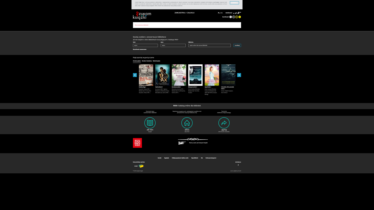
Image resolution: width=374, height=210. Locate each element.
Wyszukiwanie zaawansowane (139, 49)
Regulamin (166, 158)
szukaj (237, 45)
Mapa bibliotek (194, 158)
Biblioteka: (190, 42)
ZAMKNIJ (234, 3)
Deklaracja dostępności (211, 158)
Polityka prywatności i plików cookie (180, 158)
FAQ (202, 158)
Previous (135, 75)
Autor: (162, 42)
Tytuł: (134, 42)
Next (239, 75)
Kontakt (159, 158)
